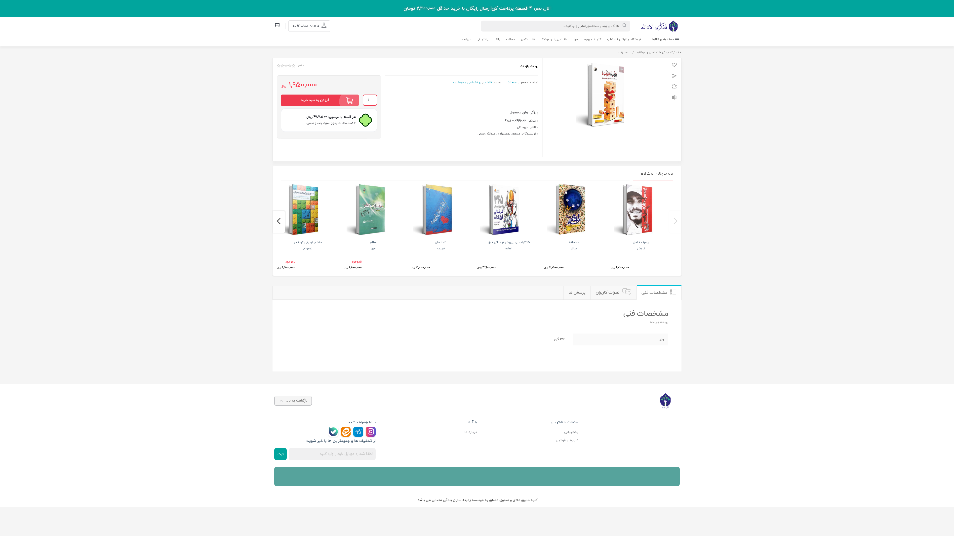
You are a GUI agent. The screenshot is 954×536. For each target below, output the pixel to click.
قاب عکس (528, 39)
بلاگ (497, 39)
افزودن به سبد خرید (315, 100)
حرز (575, 39)
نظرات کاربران (608, 293)
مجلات (510, 39)
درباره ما (466, 39)
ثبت (281, 454)
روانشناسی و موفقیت (649, 53)
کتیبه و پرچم (592, 39)
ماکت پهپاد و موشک (554, 39)
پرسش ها (577, 293)
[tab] (658, 293)
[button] (675, 222)
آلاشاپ (487, 83)
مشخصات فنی (654, 293)
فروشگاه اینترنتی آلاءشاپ (624, 39)
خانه (678, 53)
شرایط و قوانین (567, 440)
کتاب (669, 53)
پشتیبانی (482, 39)
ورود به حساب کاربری (305, 26)
